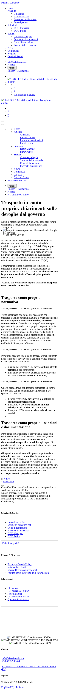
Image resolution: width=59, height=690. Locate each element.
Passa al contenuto (10, 2)
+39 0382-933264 (11, 661)
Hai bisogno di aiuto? (24, 94)
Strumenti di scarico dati (19, 525)
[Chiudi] (2, 124)
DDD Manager (15, 533)
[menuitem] (11, 8)
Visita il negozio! (10, 543)
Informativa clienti (17, 567)
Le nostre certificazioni (19, 596)
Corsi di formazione (17, 527)
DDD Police (14, 536)
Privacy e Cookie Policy (20, 564)
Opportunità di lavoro (18, 599)
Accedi (11, 64)
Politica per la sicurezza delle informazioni (28, 572)
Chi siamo (13, 588)
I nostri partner (15, 593)
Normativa (8, 481)
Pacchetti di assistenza (18, 530)
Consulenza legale (17, 522)
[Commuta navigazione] (2, 121)
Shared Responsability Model (22, 570)
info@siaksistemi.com (17, 62)
